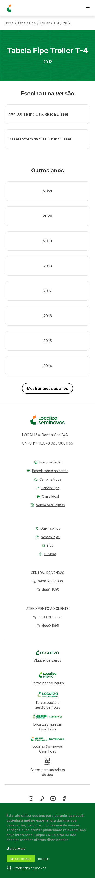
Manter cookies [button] (20, 858)
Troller (45, 23)
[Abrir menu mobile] (87, 8)
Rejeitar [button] (43, 858)
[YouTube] (53, 799)
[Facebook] (64, 799)
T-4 (56, 23)
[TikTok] (42, 799)
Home (9, 23)
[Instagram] (31, 799)
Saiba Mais (16, 849)
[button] (47, 589)
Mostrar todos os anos (47, 388)
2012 (67, 23)
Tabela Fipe (27, 23)
